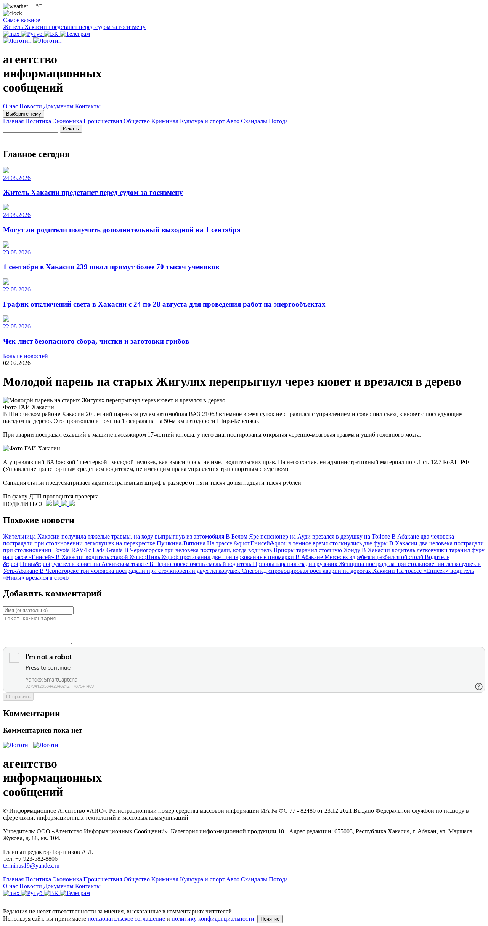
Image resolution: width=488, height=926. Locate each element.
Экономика (67, 121)
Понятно (269, 919)
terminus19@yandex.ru (31, 865)
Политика (38, 121)
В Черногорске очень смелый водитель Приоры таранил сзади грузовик (244, 564)
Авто (232, 121)
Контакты (88, 106)
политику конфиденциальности (213, 918)
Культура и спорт (202, 121)
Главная (13, 121)
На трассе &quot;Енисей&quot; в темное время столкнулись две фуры (298, 543)
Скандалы (254, 121)
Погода (278, 121)
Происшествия (102, 121)
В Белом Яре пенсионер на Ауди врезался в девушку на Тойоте (309, 536)
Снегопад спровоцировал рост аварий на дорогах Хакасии (319, 570)
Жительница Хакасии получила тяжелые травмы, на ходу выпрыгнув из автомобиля (114, 536)
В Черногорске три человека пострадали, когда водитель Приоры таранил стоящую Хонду (243, 550)
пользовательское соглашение (126, 918)
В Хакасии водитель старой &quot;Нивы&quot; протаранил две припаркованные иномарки (175, 557)
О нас (10, 106)
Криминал (164, 121)
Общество (137, 121)
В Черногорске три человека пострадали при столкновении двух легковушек (141, 570)
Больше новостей (25, 356)
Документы (58, 106)
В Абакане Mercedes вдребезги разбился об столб (360, 557)
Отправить (18, 696)
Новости (30, 106)
